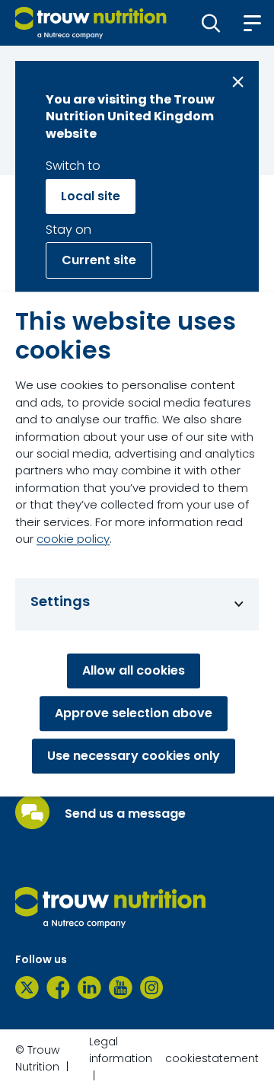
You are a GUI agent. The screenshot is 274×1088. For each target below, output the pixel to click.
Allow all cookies (133, 670)
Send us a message (125, 814)
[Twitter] (27, 987)
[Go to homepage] (91, 23)
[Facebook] (58, 987)
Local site (90, 196)
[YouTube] (120, 987)
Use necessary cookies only (133, 755)
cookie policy (73, 539)
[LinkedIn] (89, 987)
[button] (211, 23)
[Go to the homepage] (110, 907)
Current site (99, 260)
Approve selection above (133, 713)
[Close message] (238, 82)
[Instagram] (152, 987)
